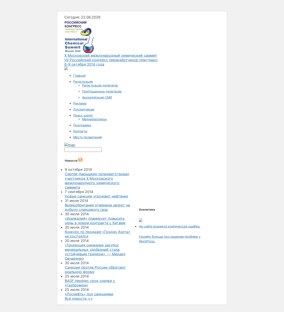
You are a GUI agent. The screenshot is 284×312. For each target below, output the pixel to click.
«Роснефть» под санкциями (89, 294)
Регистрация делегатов (100, 85)
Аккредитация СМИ (97, 97)
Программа (82, 125)
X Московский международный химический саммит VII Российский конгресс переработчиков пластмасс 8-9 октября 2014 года (111, 59)
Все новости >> (79, 298)
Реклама (80, 103)
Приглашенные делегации (102, 91)
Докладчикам (83, 109)
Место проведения (87, 137)
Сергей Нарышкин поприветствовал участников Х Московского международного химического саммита (97, 180)
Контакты (80, 131)
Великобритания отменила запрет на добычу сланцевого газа (97, 207)
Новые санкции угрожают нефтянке (96, 196)
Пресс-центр (83, 115)
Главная (79, 75)
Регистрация (83, 81)
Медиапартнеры (94, 119)
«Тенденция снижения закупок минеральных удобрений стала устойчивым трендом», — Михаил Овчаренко (95, 252)
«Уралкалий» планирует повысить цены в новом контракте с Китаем (95, 220)
